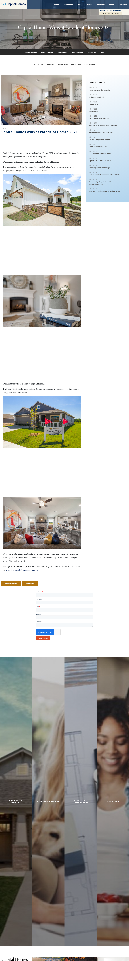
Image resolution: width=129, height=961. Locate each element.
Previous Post (11, 583)
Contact (112, 4)
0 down (41, 64)
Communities (68, 4)
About (80, 4)
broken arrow (63, 64)
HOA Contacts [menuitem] (62, 52)
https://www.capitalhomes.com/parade (22, 570)
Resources (101, 4)
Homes (56, 4)
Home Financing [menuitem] (47, 52)
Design (89, 4)
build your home (90, 64)
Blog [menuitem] (102, 52)
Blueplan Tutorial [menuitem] (31, 52)
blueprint (50, 64)
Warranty (123, 4)
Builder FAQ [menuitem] (92, 52)
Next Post (30, 583)
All (34, 64)
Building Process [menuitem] (77, 52)
